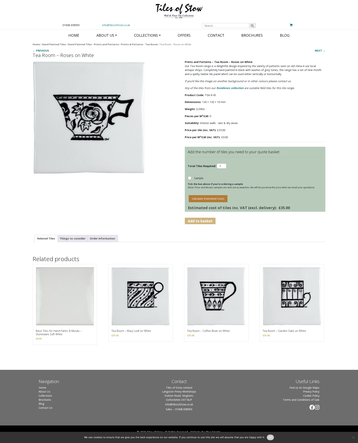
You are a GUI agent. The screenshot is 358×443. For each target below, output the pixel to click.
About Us (44, 391)
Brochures (45, 399)
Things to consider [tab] (72, 238)
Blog (41, 403)
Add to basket (200, 220)
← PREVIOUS (41, 50)
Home (36, 44)
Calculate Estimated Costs (208, 198)
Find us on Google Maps (304, 387)
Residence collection (230, 88)
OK (270, 437)
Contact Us (45, 407)
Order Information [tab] (102, 238)
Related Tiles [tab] (46, 238)
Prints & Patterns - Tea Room (139, 44)
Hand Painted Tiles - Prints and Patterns (93, 44)
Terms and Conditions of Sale (301, 399)
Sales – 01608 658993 (179, 409)
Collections (45, 395)
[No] (353, 437)
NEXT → (320, 50)
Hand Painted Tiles (54, 44)
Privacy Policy (311, 391)
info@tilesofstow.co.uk (116, 25)
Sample (198, 178)
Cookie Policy (311, 395)
